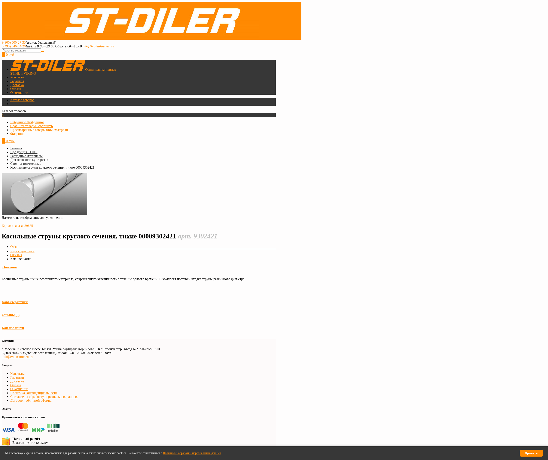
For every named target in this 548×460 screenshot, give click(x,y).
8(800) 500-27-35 (14, 42)
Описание (9, 267)
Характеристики (22, 251)
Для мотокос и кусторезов (29, 160)
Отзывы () (10, 315)
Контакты (17, 77)
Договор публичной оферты (31, 400)
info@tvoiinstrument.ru (98, 46)
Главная (16, 148)
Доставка (17, 85)
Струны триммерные (25, 163)
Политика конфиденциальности (33, 393)
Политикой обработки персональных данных (192, 453)
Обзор (14, 246)
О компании (19, 92)
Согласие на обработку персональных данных (44, 396)
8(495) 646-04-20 (14, 46)
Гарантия (17, 81)
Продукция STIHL (23, 152)
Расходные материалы (26, 156)
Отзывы (16, 255)
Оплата (15, 89)
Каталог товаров (22, 100)
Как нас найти (13, 328)
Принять (531, 453)
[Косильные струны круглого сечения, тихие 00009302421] (44, 214)
